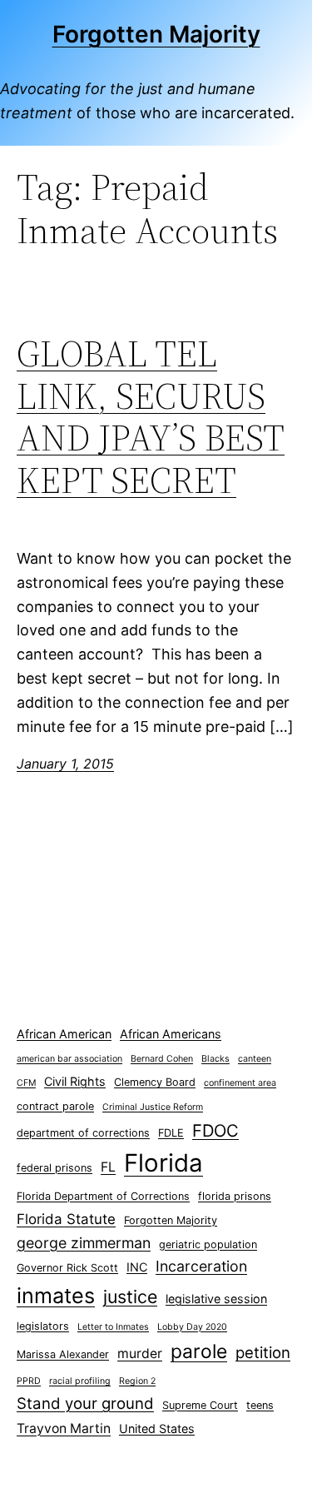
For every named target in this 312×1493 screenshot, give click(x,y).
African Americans (170, 1034)
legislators (43, 1326)
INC (136, 1267)
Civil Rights (75, 1081)
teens (260, 1405)
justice (130, 1296)
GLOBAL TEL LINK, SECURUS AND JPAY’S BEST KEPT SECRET (151, 417)
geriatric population (208, 1244)
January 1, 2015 (65, 763)
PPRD (29, 1381)
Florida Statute (66, 1219)
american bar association (69, 1058)
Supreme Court (200, 1405)
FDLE (171, 1133)
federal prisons (54, 1168)
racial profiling (80, 1381)
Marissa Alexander (63, 1354)
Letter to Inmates (113, 1326)
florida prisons (234, 1196)
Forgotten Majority (156, 34)
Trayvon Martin (64, 1428)
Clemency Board (155, 1082)
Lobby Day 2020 (192, 1326)
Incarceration (201, 1266)
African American (64, 1034)
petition (262, 1352)
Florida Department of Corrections (103, 1196)
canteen (254, 1058)
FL (108, 1167)
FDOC (215, 1130)
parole (199, 1351)
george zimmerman (84, 1243)
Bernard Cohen (162, 1058)
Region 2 (137, 1381)
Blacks (215, 1058)
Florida (163, 1162)
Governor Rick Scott (67, 1268)
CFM (26, 1082)
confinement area (240, 1082)
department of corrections (83, 1133)
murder (139, 1353)
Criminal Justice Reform (152, 1107)
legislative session (216, 1298)
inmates (56, 1295)
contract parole (55, 1106)
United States (157, 1428)
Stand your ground (85, 1403)
